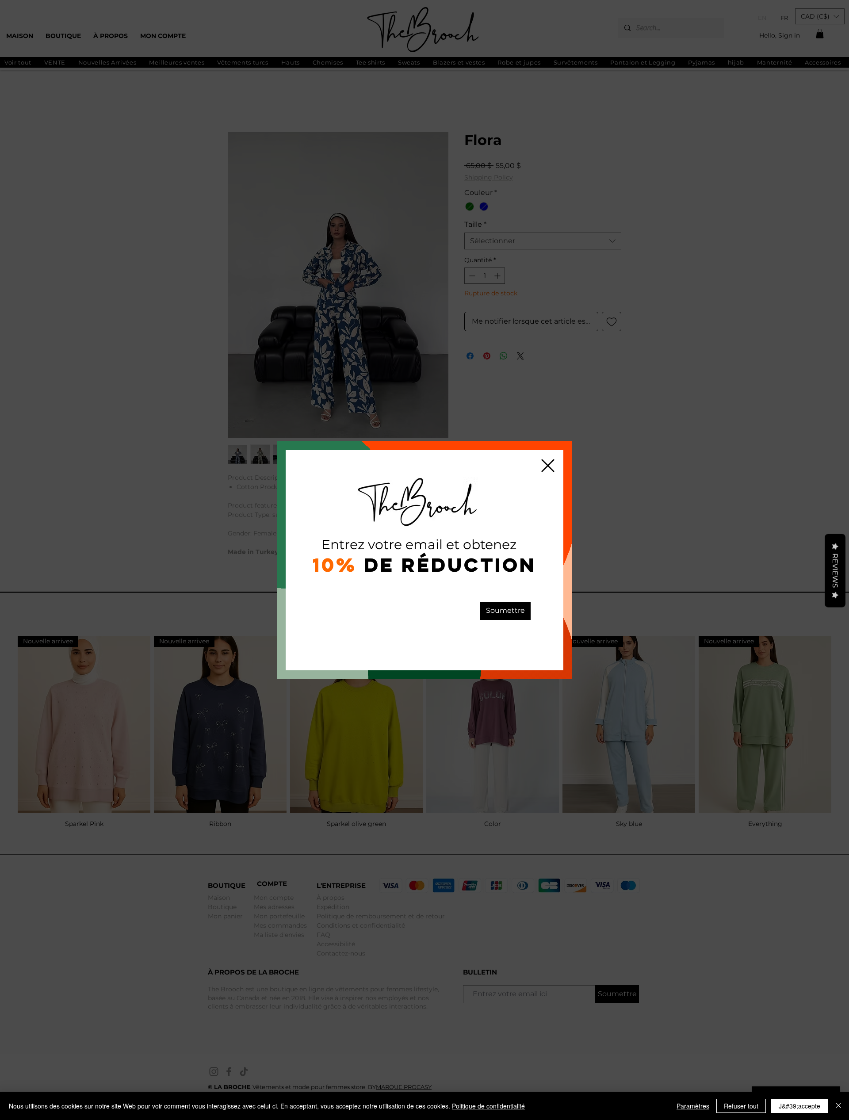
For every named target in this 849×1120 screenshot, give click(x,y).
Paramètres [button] (693, 1105)
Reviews (835, 570)
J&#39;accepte (799, 1105)
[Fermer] (838, 1106)
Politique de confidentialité (488, 1105)
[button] (548, 465)
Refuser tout (741, 1105)
